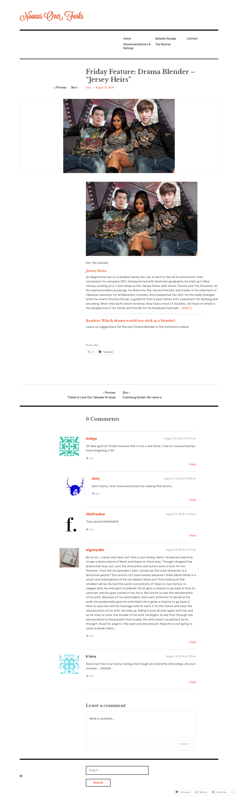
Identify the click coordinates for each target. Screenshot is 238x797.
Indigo (91, 438)
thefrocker (95, 514)
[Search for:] (117, 770)
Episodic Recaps (165, 38)
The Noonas (163, 44)
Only (88, 87)
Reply (193, 464)
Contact (192, 38)
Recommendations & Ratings (137, 46)
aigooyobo (95, 550)
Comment (184, 743)
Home (127, 38)
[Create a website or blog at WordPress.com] (21, 776)
